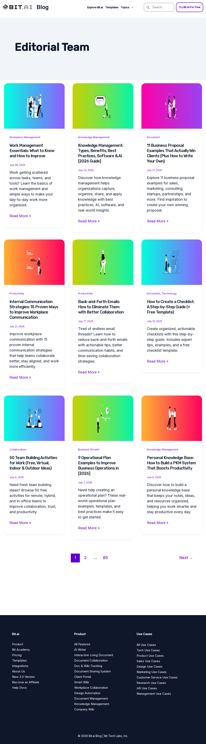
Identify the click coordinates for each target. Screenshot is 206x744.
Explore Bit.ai (95, 7)
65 (105, 557)
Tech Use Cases (148, 650)
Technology (169, 293)
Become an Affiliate (25, 682)
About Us (18, 671)
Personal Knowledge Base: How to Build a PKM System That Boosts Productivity (171, 463)
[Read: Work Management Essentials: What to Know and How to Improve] (34, 106)
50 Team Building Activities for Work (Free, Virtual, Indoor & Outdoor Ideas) (33, 463)
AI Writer (80, 650)
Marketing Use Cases (152, 672)
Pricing (17, 655)
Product (17, 644)
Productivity (16, 293)
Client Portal (82, 677)
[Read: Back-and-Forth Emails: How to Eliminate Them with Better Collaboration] (103, 262)
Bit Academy (21, 650)
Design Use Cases (149, 666)
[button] (131, 7)
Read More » (20, 216)
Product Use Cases (150, 656)
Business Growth (88, 449)
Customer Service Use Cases (157, 677)
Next (186, 557)
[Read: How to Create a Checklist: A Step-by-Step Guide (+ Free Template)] (171, 262)
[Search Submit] (148, 7)
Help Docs (19, 688)
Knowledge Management (93, 137)
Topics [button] (125, 7)
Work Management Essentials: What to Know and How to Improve (31, 150)
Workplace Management (24, 137)
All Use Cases (146, 645)
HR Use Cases (147, 688)
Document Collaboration (91, 660)
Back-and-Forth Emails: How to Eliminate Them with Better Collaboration (101, 306)
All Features (82, 644)
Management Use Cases (154, 694)
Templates (111, 7)
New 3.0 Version (23, 677)
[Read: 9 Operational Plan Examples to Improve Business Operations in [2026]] (103, 418)
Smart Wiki (81, 682)
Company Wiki (84, 709)
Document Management (91, 698)
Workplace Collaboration (91, 688)
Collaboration (17, 449)
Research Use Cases (151, 683)
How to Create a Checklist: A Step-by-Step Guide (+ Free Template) (170, 306)
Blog (43, 7)
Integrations (20, 666)
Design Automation (87, 693)
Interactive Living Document (93, 655)
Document (153, 137)
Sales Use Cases (148, 661)
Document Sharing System (92, 671)
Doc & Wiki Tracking (88, 666)
